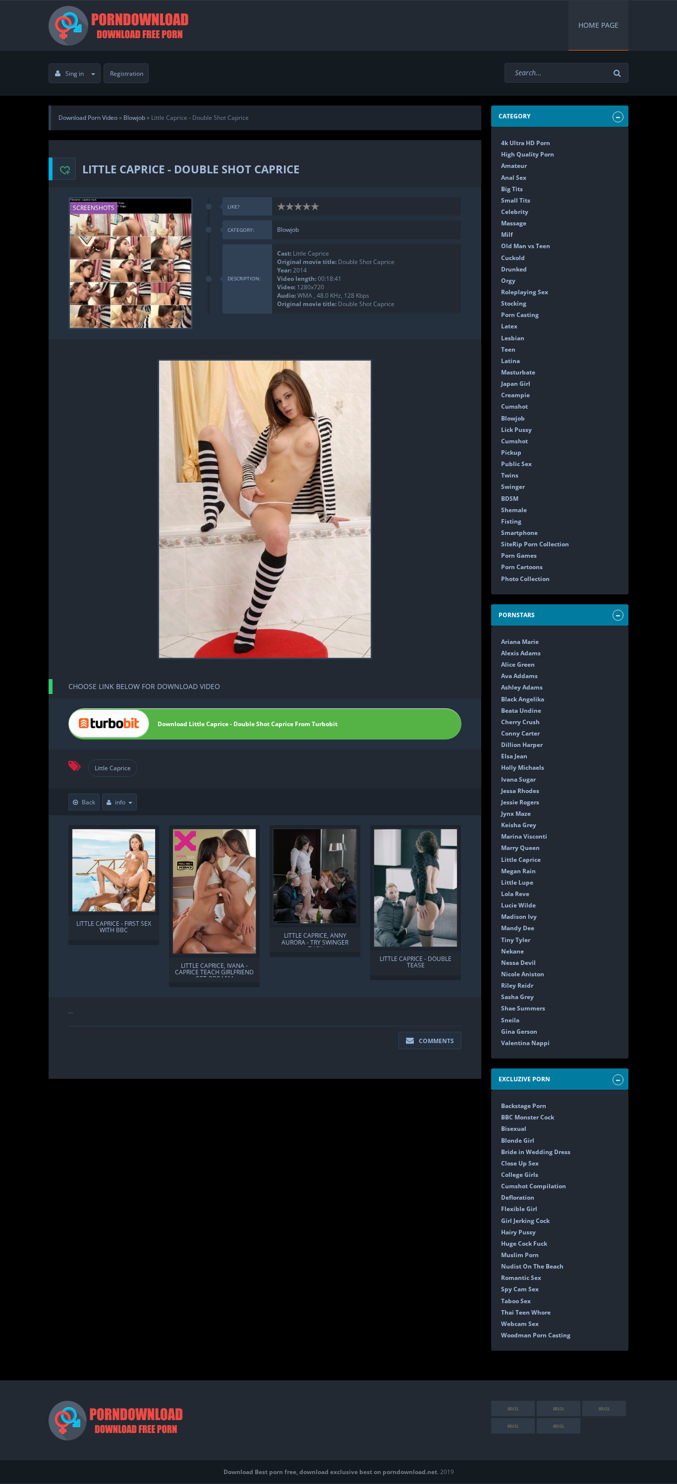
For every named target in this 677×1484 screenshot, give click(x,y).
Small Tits (515, 200)
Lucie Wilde (518, 905)
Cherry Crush (520, 722)
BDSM (509, 498)
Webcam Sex (520, 1324)
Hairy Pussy (518, 1232)
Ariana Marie (520, 641)
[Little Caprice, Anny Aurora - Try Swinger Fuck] (315, 876)
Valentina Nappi (525, 1043)
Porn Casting (520, 315)
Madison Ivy (519, 916)
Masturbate (518, 372)
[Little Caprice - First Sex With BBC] (114, 870)
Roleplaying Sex (524, 292)
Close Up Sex (520, 1163)
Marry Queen (520, 848)
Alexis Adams (521, 653)
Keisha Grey (518, 825)
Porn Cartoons (522, 567)
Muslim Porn (520, 1255)
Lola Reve (515, 894)
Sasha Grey (517, 997)
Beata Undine (521, 710)
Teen (508, 349)
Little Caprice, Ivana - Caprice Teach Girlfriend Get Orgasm (214, 969)
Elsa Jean (514, 756)
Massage (513, 223)
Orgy (508, 280)
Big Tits (512, 189)
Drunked (514, 269)
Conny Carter (520, 733)
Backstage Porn (523, 1106)
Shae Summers (523, 1008)
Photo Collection (525, 579)
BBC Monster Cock (527, 1117)
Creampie (515, 395)
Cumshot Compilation (533, 1186)
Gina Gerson (519, 1031)
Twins (509, 475)
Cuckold (513, 258)
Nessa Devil (518, 962)
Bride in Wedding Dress (535, 1152)
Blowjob (288, 229)
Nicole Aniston (522, 974)
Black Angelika (522, 699)
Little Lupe (517, 882)
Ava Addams (519, 676)
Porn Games (519, 555)
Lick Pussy (516, 429)
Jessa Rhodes (520, 791)
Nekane (512, 951)
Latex (509, 326)
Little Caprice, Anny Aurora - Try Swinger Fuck (315, 939)
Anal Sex (513, 177)
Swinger (513, 486)
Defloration (517, 1197)
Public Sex (516, 464)
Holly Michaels (522, 767)
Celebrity (514, 212)
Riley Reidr (517, 985)
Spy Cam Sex (520, 1289)
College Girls (519, 1174)
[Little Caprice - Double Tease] (415, 888)
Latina (510, 361)
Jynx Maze (516, 813)
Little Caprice (113, 768)
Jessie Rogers (520, 802)
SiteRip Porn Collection (535, 544)
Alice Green (518, 664)
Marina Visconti (524, 836)
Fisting (511, 521)
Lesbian (512, 338)
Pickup (511, 452)
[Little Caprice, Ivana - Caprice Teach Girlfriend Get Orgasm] (214, 891)
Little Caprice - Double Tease (415, 962)
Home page (598, 25)
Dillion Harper (522, 745)
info (120, 802)
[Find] (618, 73)
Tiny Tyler (515, 940)
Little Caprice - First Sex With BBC (113, 927)
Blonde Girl (517, 1140)
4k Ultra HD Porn (525, 143)
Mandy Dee (517, 928)
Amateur (514, 165)
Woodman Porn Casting (535, 1335)
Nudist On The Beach (532, 1266)
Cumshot (514, 406)
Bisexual (513, 1128)
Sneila (510, 1020)
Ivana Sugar (518, 779)
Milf (507, 234)
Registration (126, 73)
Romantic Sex (521, 1277)
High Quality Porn (527, 154)
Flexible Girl (519, 1209)
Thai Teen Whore (526, 1312)
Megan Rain (518, 871)
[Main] (120, 25)
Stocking (513, 303)
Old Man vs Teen (525, 246)
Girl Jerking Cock (525, 1221)
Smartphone (519, 533)
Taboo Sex (516, 1301)
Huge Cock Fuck (524, 1243)
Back (88, 802)
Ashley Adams (522, 687)
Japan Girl (515, 383)
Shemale (514, 510)
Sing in (74, 73)
